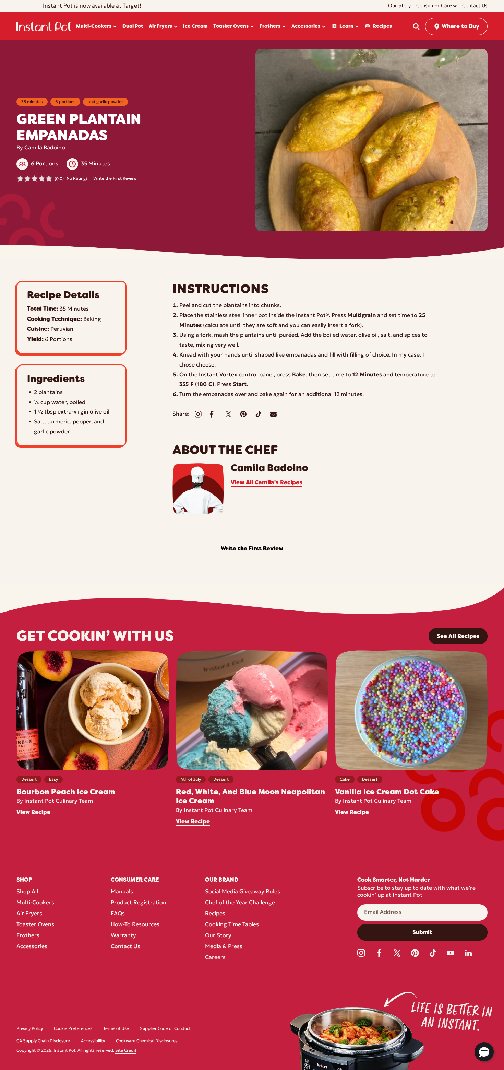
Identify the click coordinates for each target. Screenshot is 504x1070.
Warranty (123, 936)
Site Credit (125, 1051)
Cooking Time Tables (232, 925)
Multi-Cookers (35, 903)
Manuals (122, 892)
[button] (416, 26)
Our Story (218, 936)
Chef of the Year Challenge (240, 903)
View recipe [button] (33, 812)
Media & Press (223, 947)
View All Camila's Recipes (266, 483)
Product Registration (138, 903)
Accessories (31, 947)
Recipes (215, 914)
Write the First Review (114, 179)
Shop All (27, 892)
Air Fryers (29, 914)
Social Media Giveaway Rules (242, 892)
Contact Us (125, 947)
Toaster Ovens (35, 925)
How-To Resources (135, 925)
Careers (215, 958)
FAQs (118, 914)
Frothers (27, 936)
